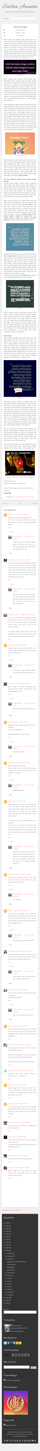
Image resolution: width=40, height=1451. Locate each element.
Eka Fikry (10, 990)
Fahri (9, 645)
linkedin (15, 1441)
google (12, 1441)
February (9, 1292)
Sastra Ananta (20, 7)
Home (20, 503)
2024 (7, 1226)
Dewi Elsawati (11, 951)
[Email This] (4, 493)
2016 (7, 1248)
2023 (7, 1228)
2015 (7, 1250)
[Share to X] (8, 493)
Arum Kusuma (11, 1045)
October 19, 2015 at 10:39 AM (20, 910)
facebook (5, 1441)
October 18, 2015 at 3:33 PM (22, 683)
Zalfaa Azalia (11, 683)
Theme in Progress (15, 1434)
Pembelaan (20, 398)
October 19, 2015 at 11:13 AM (23, 951)
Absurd (14, 497)
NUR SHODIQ (11, 763)
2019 (7, 1239)
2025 (7, 1223)
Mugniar (10, 1155)
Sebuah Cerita (30, 497)
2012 (7, 1303)
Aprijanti (10, 514)
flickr (10, 1441)
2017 (7, 1245)
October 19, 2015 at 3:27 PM (20, 1026)
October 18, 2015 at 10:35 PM (23, 874)
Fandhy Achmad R (20, 30)
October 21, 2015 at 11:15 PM (22, 1122)
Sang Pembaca (11, 1270)
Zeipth (9, 1137)
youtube (25, 1441)
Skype (30, 1441)
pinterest (20, 1441)
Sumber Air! (20, 75)
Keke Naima (11, 1122)
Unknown (10, 722)
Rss (35, 1441)
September (10, 1273)
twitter (7, 1441)
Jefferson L (11, 1103)
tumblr (22, 1441)
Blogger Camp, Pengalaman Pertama (16, 1261)
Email (32, 1441)
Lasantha (31, 1434)
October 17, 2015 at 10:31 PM (20, 514)
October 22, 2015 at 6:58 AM (19, 1137)
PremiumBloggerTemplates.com (20, 1436)
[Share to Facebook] (10, 493)
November (10, 1256)
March (9, 1289)
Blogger (30, 1432)
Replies (12, 532)
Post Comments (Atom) (15, 1210)
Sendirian (20, 308)
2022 (7, 1231)
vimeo (27, 1441)
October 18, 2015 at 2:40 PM (23, 560)
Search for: (6, 1309)
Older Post (35, 503)
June (8, 1281)
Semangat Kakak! (20, 155)
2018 (7, 1242)
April (8, 1286)
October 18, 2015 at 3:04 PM (18, 645)
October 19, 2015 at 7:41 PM (23, 1045)
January (9, 1295)
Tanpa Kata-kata (11, 1264)
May (8, 1284)
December (10, 1253)
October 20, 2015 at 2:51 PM (22, 1103)
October (9, 1259)
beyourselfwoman (12, 1070)
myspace (17, 1441)
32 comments (20, 35)
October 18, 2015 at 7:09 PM (22, 763)
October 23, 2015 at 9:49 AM (23, 1167)
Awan (9, 801)
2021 (7, 1234)
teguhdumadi (11, 874)
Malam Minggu (20, 27)
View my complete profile (16, 1331)
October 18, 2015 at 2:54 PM (27, 614)
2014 (7, 1297)
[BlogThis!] (6, 493)
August (9, 1275)
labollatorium (11, 560)
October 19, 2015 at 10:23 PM (25, 1070)
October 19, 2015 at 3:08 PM (20, 990)
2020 (7, 1237)
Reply (9, 527)
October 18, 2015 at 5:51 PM (20, 722)
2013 (7, 1300)
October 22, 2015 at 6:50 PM (20, 1155)
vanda (9, 1085)
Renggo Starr (11, 1167)
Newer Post (5, 503)
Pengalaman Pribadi (21, 497)
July (8, 1278)
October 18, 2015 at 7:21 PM (19, 801)
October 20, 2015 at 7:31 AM (19, 1085)
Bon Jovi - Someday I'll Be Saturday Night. (18, 477)
